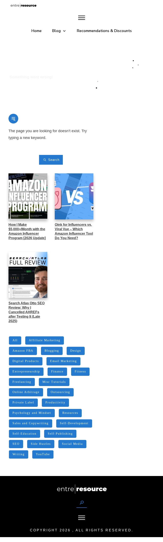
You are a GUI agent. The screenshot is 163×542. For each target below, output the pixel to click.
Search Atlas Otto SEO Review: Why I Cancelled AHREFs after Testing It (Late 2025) (26, 312)
